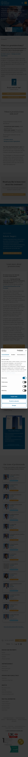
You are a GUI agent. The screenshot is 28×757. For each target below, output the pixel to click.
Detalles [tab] (13, 354)
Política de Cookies (10, 373)
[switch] (24, 382)
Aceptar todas (14, 396)
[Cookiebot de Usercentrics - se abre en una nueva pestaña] (17, 350)
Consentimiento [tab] (5, 354)
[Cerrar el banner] (25, 350)
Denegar (14, 405)
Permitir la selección (14, 401)
